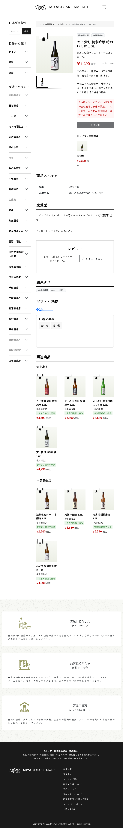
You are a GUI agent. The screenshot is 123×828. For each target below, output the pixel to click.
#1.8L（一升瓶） (57, 290)
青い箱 (44, 325)
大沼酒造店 (15, 137)
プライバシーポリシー (73, 804)
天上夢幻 (61, 24)
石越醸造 (13, 105)
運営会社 (67, 774)
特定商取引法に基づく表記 (75, 799)
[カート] (104, 7)
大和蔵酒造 (15, 266)
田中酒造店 (15, 277)
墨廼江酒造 (15, 241)
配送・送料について (72, 784)
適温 (11, 62)
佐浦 (11, 210)
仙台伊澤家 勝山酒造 (16, 254)
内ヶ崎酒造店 (16, 126)
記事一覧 (67, 769)
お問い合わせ (69, 809)
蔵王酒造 (13, 220)
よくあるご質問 (70, 779)
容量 (11, 72)
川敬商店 (13, 178)
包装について (46, 309)
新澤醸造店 (15, 308)
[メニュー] (19, 7)
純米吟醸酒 (83, 35)
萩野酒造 (13, 319)
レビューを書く (94, 258)
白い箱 (56, 325)
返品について (69, 789)
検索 (26, 31)
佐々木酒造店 (16, 231)
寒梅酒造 (13, 189)
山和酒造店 (15, 360)
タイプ (12, 51)
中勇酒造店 (15, 298)
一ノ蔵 (12, 116)
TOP (40, 24)
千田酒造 (13, 287)
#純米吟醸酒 (43, 290)
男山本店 (13, 147)
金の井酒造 (15, 168)
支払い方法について (72, 794)
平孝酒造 (13, 329)
